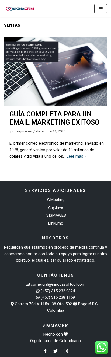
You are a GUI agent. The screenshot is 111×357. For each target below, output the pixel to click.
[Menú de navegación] (100, 8)
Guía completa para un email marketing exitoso (54, 118)
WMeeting (55, 199)
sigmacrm (24, 131)
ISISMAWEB (55, 215)
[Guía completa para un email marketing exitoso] (55, 104)
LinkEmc (55, 223)
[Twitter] (55, 351)
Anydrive (55, 207)
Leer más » (76, 156)
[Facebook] (45, 351)
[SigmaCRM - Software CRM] (20, 9)
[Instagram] (66, 351)
